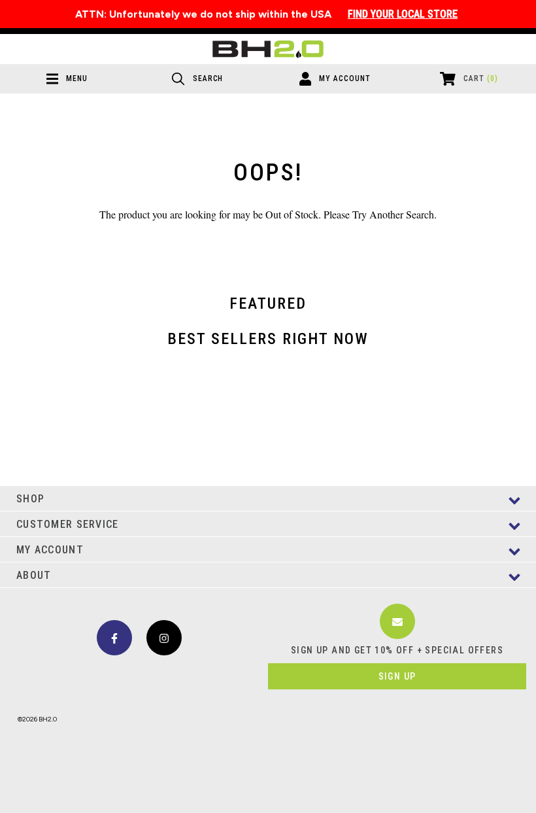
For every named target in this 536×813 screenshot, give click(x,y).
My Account (50, 550)
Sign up (397, 676)
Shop (30, 499)
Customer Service (67, 524)
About (33, 575)
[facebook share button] (114, 637)
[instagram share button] (164, 637)
